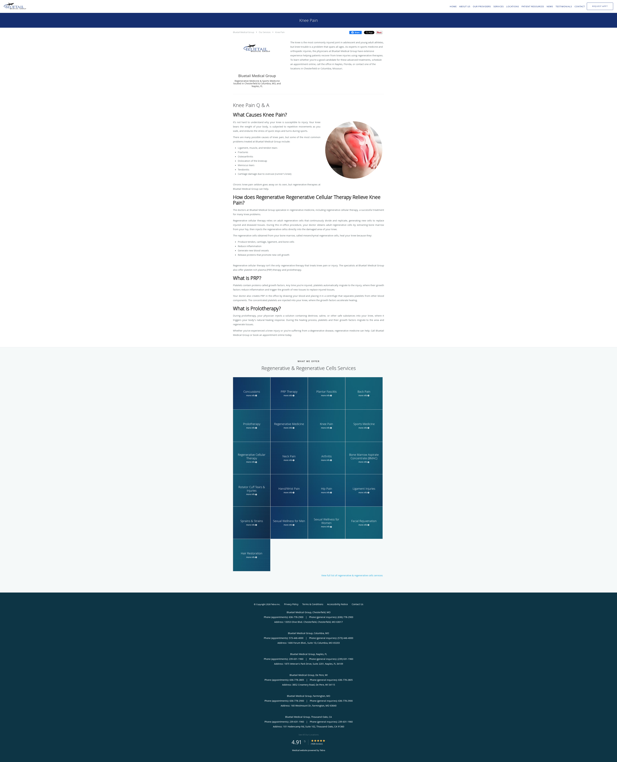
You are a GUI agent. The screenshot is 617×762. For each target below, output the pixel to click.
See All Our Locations (309, 734)
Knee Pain (280, 32)
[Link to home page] (14, 6)
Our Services (265, 32)
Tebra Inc (275, 604)
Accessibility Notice (337, 604)
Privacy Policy (291, 604)
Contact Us (357, 604)
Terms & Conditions (312, 604)
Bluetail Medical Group (243, 32)
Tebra (322, 750)
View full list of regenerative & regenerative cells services (352, 575)
